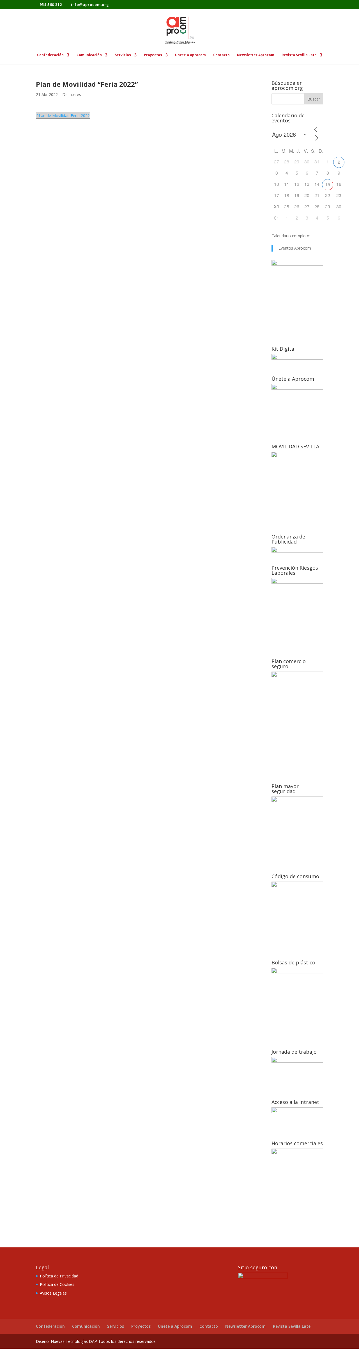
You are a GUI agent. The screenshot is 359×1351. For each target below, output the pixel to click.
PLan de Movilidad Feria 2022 (63, 115)
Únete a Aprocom (190, 55)
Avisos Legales (53, 1293)
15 (327, 184)
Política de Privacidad (59, 1276)
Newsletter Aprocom (255, 55)
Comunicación (89, 55)
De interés (71, 94)
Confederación (50, 55)
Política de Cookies (57, 1284)
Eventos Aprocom (295, 248)
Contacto (221, 55)
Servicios (123, 55)
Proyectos (153, 55)
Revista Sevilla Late (299, 55)
